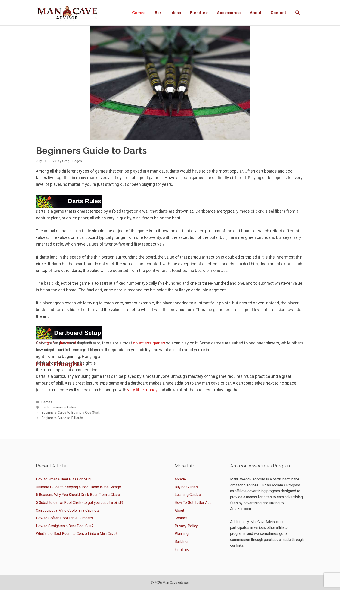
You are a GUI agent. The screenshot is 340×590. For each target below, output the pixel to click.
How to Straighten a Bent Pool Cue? (64, 526)
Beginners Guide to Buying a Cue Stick (70, 412)
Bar (158, 12)
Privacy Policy (186, 526)
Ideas (175, 12)
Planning (182, 533)
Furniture (199, 12)
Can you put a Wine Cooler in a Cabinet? (67, 510)
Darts (45, 407)
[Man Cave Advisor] (67, 12)
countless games (149, 343)
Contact (278, 12)
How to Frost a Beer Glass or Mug (63, 479)
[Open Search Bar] (297, 12)
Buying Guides (186, 487)
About (255, 12)
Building (181, 541)
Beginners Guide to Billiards (62, 418)
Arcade (180, 479)
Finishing (182, 549)
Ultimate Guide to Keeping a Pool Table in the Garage (78, 487)
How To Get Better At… (193, 502)
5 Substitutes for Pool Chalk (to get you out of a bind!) (79, 502)
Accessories (229, 12)
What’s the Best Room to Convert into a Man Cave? (76, 533)
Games (138, 12)
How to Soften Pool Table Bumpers (64, 518)
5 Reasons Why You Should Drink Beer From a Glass (78, 494)
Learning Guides (63, 407)
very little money (142, 389)
